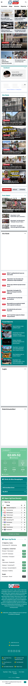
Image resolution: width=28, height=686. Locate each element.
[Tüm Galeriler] (25, 195)
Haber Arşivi (19, 666)
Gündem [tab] (22, 189)
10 (13, 49)
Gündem (16, 6)
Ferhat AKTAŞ (15, 72)
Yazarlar (15, 673)
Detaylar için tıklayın (14, 534)
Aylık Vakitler (6, 474)
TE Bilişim (17, 677)
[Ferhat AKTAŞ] (7, 74)
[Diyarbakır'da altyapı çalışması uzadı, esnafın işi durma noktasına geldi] (14, 147)
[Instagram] (14, 651)
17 (22, 49)
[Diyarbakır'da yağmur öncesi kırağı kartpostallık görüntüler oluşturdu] (5, 226)
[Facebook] (9, 651)
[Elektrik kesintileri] (25, 409)
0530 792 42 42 (15, 642)
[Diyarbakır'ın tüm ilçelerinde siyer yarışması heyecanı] (5, 215)
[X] (11, 651)
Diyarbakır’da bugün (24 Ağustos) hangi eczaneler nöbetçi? (14, 292)
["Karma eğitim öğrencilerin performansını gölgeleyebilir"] (14, 177)
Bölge (10, 6)
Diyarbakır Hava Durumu (6, 658)
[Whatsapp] (16, 651)
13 (17, 49)
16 (21, 49)
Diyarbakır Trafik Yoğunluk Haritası (19, 658)
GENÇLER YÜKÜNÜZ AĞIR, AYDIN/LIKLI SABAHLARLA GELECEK (18, 75)
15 (19, 49)
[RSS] (19, 651)
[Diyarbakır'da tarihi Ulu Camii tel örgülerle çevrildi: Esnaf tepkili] (14, 111)
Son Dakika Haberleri (8, 666)
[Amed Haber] (13, 2)
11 (14, 49)
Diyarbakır (4, 6)
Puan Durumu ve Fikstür (6, 663)
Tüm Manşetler (19, 662)
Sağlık (4, 369)
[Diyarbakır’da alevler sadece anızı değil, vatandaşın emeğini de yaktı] (14, 162)
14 (18, 49)
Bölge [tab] (15, 189)
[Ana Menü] (1, 2)
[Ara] (25, 2)
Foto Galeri (21, 671)
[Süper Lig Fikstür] (25, 539)
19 (24, 49)
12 (15, 49)
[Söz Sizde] (25, 233)
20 (26, 49)
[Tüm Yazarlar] (25, 67)
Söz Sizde (5, 233)
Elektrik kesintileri (8, 409)
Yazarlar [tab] (6, 67)
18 (23, 49)
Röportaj (23, 6)
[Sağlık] (25, 369)
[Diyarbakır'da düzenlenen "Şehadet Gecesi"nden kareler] (5, 221)
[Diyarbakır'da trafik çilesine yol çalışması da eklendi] (14, 133)
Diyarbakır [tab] (6, 189)
